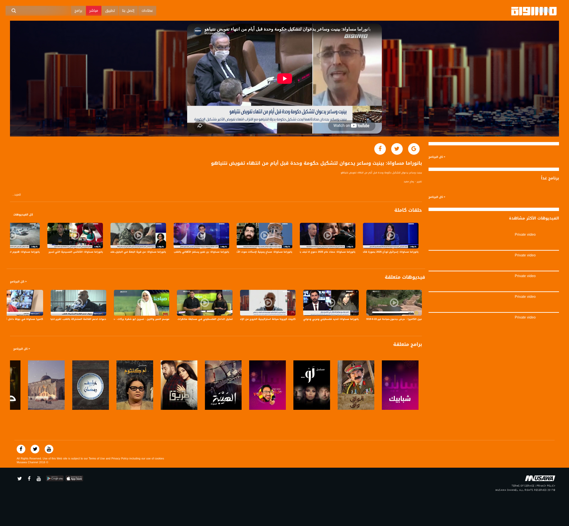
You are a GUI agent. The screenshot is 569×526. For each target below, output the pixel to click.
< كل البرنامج (18, 281)
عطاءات (147, 10)
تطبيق (110, 10)
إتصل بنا (128, 10)
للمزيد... (16, 195)
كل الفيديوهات (23, 214)
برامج (78, 10)
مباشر (93, 10)
